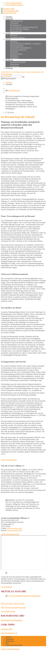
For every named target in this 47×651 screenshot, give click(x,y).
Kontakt (8, 637)
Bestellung (9, 60)
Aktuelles (8, 17)
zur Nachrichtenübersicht (10, 534)
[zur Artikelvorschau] (23, 596)
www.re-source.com (14, 530)
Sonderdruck (14, 66)
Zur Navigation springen (14, 5)
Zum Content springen (13, 3)
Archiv (7, 33)
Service (8, 39)
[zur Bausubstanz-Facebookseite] (12, 90)
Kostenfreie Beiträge (17, 37)
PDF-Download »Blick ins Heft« (13, 604)
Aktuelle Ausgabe (16, 21)
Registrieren (14, 58)
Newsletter (14, 41)
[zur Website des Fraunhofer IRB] (7, 9)
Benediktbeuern (15, 25)
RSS (7, 643)
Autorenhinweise (16, 31)
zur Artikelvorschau (8, 611)
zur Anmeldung (6, 587)
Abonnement (14, 64)
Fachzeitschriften (16, 54)
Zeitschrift (9, 19)
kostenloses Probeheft (18, 62)
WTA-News (14, 23)
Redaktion (9, 68)
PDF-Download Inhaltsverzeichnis (13, 607)
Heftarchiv (14, 35)
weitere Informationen (9, 460)
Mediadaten (9, 641)
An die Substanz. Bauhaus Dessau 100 (24, 27)
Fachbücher (14, 52)
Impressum (9, 639)
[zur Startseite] (8, 13)
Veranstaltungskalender (18, 50)
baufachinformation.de (9, 633)
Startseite (8, 82)
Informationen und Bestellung (11, 620)
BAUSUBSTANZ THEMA (19, 29)
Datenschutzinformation (14, 645)
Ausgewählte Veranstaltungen (20, 48)
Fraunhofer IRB (6, 629)
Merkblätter (14, 56)
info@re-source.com (14, 528)
